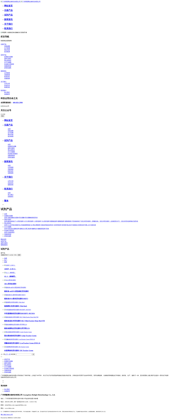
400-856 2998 (18, 102)
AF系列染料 (20, 221)
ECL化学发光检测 (13, 225)
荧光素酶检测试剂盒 (31, 217)
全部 (9, 129)
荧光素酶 (22, 217)
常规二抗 (87, 225)
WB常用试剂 (57, 225)
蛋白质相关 (7, 223)
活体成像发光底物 (13, 217)
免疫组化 (75, 225)
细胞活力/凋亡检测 (25, 228)
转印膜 (64, 225)
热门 (5, 260)
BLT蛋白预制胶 (35, 225)
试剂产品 (3, 241)
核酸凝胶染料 (41, 228)
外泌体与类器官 (9, 230)
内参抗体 (93, 225)
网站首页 (8, 120)
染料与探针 (7, 219)
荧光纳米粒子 (76, 221)
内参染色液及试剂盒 (46, 225)
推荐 (5, 258)
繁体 (2, 116)
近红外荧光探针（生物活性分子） (110, 221)
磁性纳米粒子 (11, 221)
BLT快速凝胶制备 (24, 225)
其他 (47, 228)
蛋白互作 (69, 225)
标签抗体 (81, 225)
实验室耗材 (7, 234)
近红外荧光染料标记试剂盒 (129, 221)
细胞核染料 (53, 221)
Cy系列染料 (37, 221)
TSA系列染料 (45, 221)
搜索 (19, 255)
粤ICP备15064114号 (7, 414)
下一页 (8, 354)
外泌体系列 (10, 232)
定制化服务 (7, 236)
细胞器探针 (68, 221)
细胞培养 (16, 228)
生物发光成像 (8, 215)
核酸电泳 (34, 228)
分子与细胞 (7, 227)
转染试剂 (10, 228)
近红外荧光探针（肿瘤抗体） (90, 221)
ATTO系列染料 (28, 221)
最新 (5, 262)
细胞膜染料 (61, 221)
